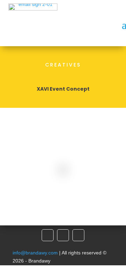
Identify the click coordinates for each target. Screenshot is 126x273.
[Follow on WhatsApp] (78, 235)
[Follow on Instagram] (63, 235)
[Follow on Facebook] (48, 235)
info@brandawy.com (35, 252)
